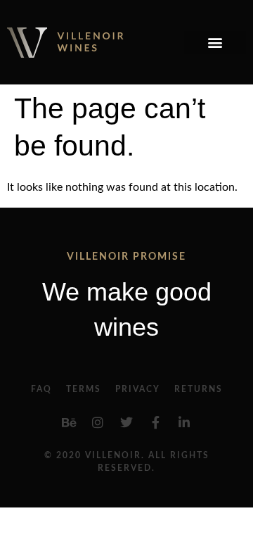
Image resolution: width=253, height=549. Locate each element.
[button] (215, 42)
